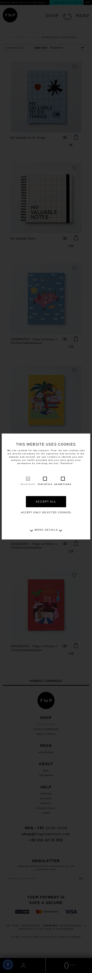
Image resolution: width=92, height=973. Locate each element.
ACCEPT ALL (46, 501)
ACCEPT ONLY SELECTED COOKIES (46, 512)
